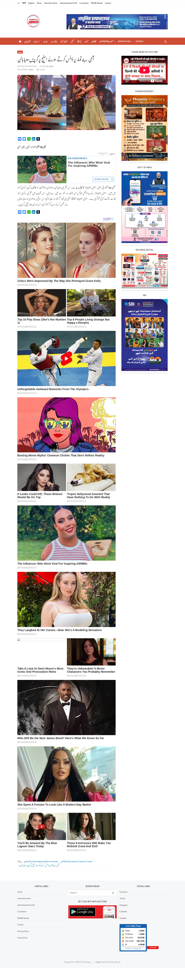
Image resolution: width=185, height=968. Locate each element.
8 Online (128, 948)
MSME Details (97, 3)
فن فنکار (79, 41)
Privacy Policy (23, 931)
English (31, 3)
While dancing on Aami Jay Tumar (77, 861)
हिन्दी (24, 3)
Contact (108, 3)
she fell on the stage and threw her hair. (42, 861)
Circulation (84, 3)
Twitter (122, 898)
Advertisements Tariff (68, 3)
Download (124, 41)
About (39, 3)
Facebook (123, 891)
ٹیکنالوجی (94, 41)
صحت (86, 41)
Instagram (124, 904)
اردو (19, 3)
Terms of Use (22, 937)
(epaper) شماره (106, 41)
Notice (139, 41)
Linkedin (123, 911)
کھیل (72, 41)
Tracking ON (137, 948)
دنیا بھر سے (54, 41)
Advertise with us (50, 3)
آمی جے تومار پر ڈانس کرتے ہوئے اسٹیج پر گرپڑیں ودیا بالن (39, 865)
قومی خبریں (27, 41)
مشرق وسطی (64, 41)
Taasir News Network (28, 66)
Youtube (123, 918)
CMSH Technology (83, 961)
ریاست (36, 41)
